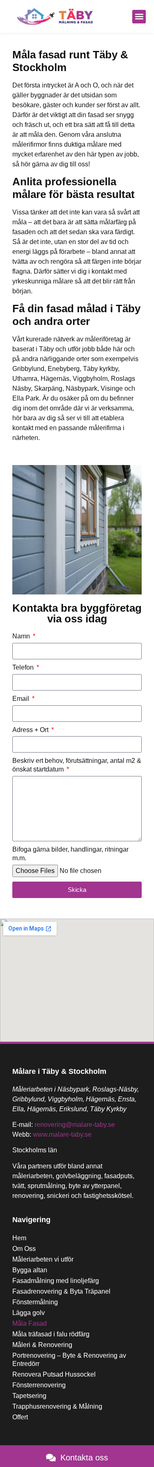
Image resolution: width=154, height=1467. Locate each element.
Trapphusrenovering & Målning (57, 1406)
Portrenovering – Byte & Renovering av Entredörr (69, 1359)
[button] (139, 16)
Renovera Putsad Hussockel (54, 1374)
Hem (19, 1237)
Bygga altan (29, 1270)
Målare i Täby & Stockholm (59, 1071)
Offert (20, 1417)
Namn (22, 636)
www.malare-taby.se (62, 1134)
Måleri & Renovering (42, 1344)
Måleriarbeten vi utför (43, 1259)
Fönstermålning (35, 1302)
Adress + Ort (31, 729)
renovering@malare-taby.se (74, 1124)
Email (21, 698)
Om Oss (24, 1248)
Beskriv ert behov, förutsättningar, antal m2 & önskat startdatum (76, 765)
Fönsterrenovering (39, 1385)
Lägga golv (28, 1312)
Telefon (23, 667)
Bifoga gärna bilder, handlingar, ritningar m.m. (70, 853)
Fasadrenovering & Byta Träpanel (61, 1291)
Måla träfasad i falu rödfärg (51, 1334)
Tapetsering (29, 1395)
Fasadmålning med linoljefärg (55, 1280)
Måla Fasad (29, 1323)
